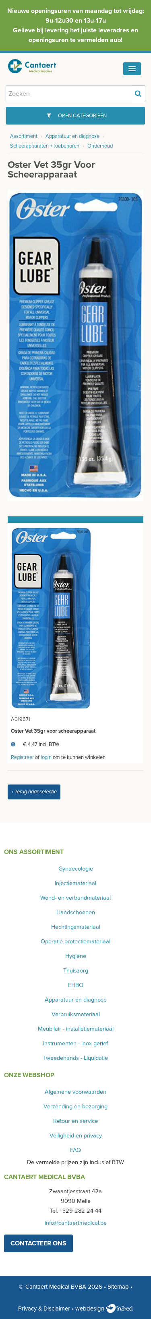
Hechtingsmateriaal (75, 927)
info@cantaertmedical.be (76, 1223)
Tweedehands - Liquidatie (75, 1058)
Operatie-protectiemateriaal (75, 941)
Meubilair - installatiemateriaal (76, 1028)
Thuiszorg (75, 970)
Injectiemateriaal (75, 883)
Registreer (22, 757)
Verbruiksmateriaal (76, 1014)
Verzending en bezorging (75, 1106)
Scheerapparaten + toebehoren (44, 146)
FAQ (75, 1150)
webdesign (90, 1308)
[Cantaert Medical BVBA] (38, 66)
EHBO (75, 985)
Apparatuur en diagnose (72, 136)
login (46, 757)
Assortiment (23, 136)
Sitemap (118, 1286)
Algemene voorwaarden (75, 1092)
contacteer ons (38, 1243)
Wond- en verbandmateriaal (75, 897)
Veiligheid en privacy (76, 1135)
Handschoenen (75, 912)
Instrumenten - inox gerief (75, 1043)
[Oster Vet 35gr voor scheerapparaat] (76, 345)
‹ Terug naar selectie (34, 791)
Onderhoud (100, 146)
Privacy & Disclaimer (44, 1308)
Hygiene (75, 956)
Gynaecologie (75, 868)
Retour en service (75, 1121)
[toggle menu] (132, 68)
